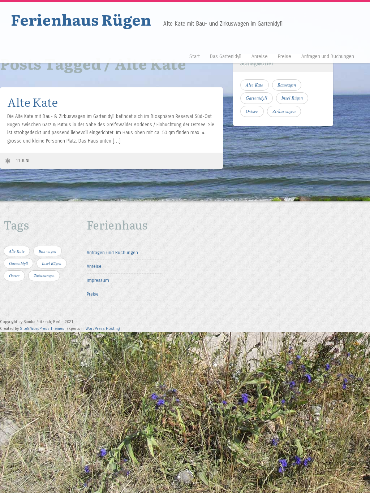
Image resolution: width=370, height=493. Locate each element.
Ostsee (252, 111)
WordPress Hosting (103, 328)
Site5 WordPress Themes (42, 328)
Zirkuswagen (284, 111)
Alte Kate (32, 101)
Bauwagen (287, 85)
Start (194, 56)
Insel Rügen (292, 98)
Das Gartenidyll (225, 56)
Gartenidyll (256, 98)
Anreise (259, 56)
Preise (284, 56)
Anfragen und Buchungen (327, 56)
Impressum (98, 280)
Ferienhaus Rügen (81, 19)
